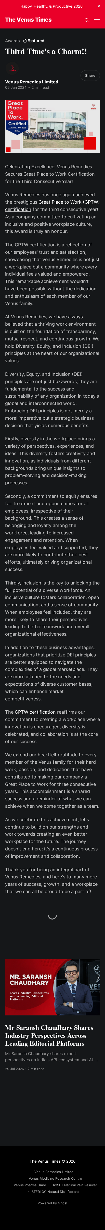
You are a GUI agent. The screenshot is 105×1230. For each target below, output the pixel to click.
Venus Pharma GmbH (30, 1185)
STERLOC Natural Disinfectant (55, 1192)
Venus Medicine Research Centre (55, 1178)
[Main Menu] (97, 20)
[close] (99, 6)
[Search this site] (87, 20)
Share (90, 75)
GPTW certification (35, 712)
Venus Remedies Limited (31, 81)
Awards (12, 40)
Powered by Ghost (53, 1203)
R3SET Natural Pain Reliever (75, 1185)
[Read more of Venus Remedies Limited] (12, 68)
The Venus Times (28, 19)
